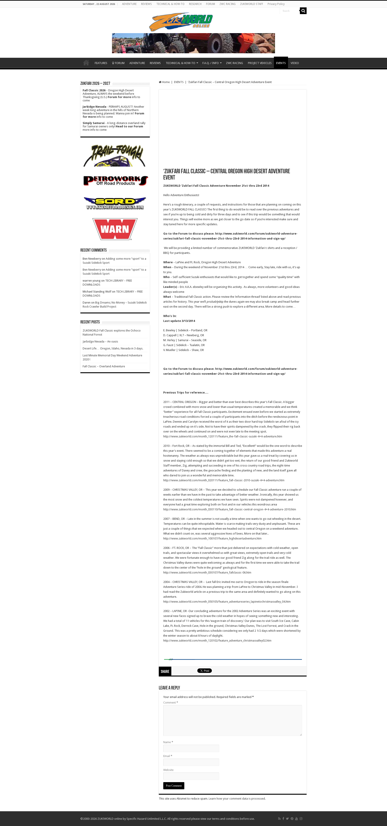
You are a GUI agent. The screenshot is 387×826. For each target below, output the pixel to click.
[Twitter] (287, 818)
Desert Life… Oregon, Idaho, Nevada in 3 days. (113, 348)
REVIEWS (146, 4)
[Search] (303, 10)
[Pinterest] (292, 818)
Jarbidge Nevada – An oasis (100, 341)
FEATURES (101, 63)
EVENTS (281, 63)
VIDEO (295, 63)
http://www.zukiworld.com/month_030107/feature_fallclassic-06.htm (207, 572)
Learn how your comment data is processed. (237, 798)
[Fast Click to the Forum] (193, 43)
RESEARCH (195, 4)
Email (167, 756)
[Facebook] (283, 818)
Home (86, 62)
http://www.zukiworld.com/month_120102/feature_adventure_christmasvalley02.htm (217, 640)
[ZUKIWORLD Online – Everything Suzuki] (181, 21)
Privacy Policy (276, 4)
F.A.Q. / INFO (210, 63)
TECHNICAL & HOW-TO (170, 4)
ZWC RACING (227, 4)
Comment (170, 702)
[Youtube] (296, 818)
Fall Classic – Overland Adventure (104, 366)
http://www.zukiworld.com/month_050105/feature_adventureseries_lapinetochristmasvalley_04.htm (227, 601)
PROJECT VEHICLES (260, 63)
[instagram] (301, 818)
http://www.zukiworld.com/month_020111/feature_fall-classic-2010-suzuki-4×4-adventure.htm (223, 480)
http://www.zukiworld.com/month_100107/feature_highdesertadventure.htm (212, 538)
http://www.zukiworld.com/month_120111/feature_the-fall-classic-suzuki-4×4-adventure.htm (222, 436)
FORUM (210, 4)
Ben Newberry (92, 269)
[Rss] (279, 818)
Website (168, 770)
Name (168, 742)
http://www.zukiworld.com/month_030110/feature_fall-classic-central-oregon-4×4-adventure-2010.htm (229, 509)
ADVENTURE (129, 4)
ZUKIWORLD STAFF (251, 4)
